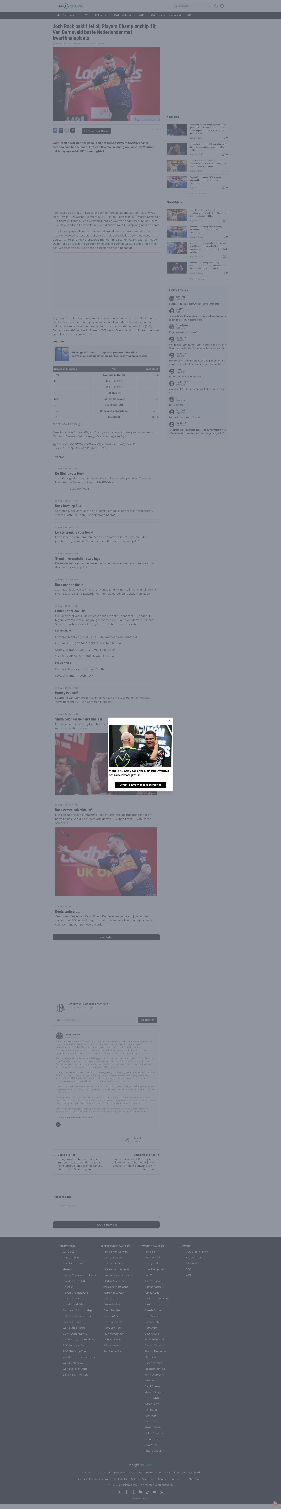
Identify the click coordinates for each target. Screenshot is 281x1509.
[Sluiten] (169, 720)
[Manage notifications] (275, 1503)
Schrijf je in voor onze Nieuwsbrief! (141, 784)
